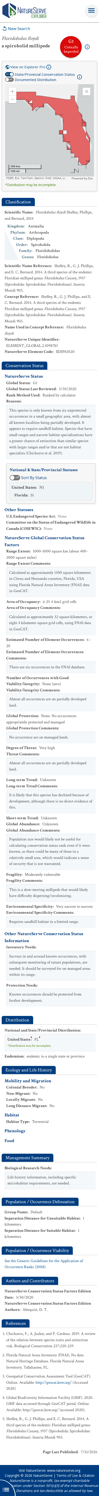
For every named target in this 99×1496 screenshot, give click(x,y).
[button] (12, 91)
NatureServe (43, 1475)
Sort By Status (34, 477)
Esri (90, 178)
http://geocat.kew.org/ (54, 1382)
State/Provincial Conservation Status (45, 74)
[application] (49, 132)
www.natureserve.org (63, 1470)
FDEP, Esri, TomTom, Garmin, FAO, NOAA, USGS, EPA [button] (38, 178)
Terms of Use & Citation (75, 1475)
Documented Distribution (35, 79)
